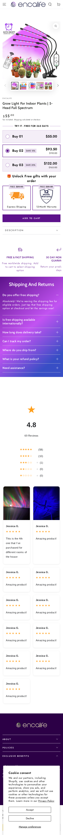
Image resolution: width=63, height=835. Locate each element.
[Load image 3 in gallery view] (31, 85)
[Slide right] (58, 85)
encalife (7, 98)
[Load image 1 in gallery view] (14, 85)
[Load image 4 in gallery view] (40, 85)
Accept (30, 810)
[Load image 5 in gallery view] (48, 85)
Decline (30, 818)
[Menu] (4, 4)
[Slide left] (5, 85)
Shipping (18, 119)
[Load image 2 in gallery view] (23, 85)
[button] (50, 4)
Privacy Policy (46, 801)
